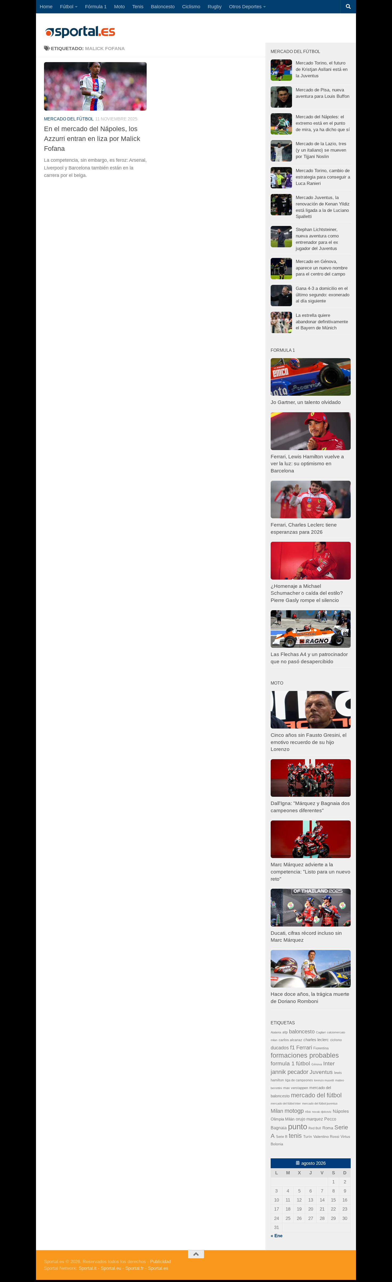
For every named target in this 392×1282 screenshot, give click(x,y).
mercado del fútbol (69, 119)
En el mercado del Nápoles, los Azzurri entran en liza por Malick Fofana (92, 138)
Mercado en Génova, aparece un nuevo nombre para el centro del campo (321, 268)
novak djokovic (321, 1111)
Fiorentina (321, 1048)
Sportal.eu (111, 1268)
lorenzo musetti (324, 1080)
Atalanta (276, 1032)
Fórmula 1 (96, 6)
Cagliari (321, 1032)
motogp (294, 1110)
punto (297, 1126)
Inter (329, 1063)
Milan (277, 1111)
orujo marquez (309, 1119)
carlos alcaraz (290, 1040)
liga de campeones (299, 1080)
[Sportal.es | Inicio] (80, 32)
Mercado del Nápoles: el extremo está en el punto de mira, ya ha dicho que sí (323, 123)
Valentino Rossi (326, 1137)
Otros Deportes (245, 6)
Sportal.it (88, 1268)
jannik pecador (289, 1072)
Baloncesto (163, 6)
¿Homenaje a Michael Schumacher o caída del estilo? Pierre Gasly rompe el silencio (307, 593)
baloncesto (302, 1031)
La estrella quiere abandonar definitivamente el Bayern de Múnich (322, 321)
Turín (307, 1136)
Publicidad (160, 1261)
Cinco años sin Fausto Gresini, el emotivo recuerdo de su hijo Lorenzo (308, 742)
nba (308, 1112)
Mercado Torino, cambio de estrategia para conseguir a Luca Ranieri (323, 177)
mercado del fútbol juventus (320, 1103)
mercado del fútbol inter (286, 1103)
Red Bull (315, 1128)
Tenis (137, 6)
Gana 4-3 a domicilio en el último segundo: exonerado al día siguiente (322, 295)
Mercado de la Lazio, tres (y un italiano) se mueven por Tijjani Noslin (321, 150)
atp (285, 1032)
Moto (119, 6)
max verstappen (295, 1088)
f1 (292, 1047)
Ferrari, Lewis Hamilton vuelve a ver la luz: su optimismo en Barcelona (307, 464)
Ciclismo (191, 6)
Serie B (281, 1137)
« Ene (276, 1235)
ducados (280, 1047)
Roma (327, 1128)
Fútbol (66, 6)
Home (46, 6)
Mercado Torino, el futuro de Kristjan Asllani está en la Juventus (321, 69)
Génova (316, 1064)
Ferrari (304, 1047)
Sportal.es (158, 1268)
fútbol (303, 1063)
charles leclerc (316, 1039)
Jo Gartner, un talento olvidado (306, 402)
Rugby (215, 6)
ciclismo (336, 1040)
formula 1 (283, 1063)
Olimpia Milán (282, 1119)
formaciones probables (305, 1055)
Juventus (321, 1072)
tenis (295, 1135)
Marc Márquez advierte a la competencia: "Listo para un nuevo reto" (310, 871)
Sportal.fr (134, 1268)
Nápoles (341, 1111)
